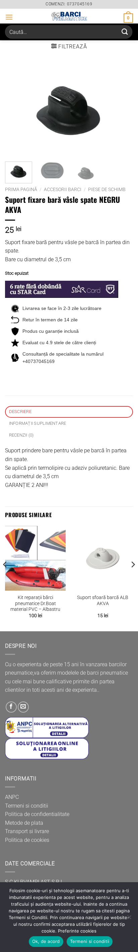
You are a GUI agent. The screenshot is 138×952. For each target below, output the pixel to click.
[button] (9, 17)
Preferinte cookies (77, 931)
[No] (129, 919)
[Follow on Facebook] (11, 707)
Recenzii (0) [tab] (21, 435)
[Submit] (125, 31)
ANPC (12, 797)
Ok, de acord (46, 941)
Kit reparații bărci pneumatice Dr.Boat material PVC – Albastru (35, 603)
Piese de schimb (107, 189)
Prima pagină (21, 189)
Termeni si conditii (26, 806)
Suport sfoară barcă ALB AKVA (102, 600)
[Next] (122, 110)
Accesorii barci (62, 189)
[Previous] (16, 110)
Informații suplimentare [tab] (37, 423)
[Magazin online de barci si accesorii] (69, 16)
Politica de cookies (27, 840)
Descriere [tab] (20, 411)
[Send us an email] (23, 707)
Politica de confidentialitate (37, 814)
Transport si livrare (27, 831)
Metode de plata (24, 823)
